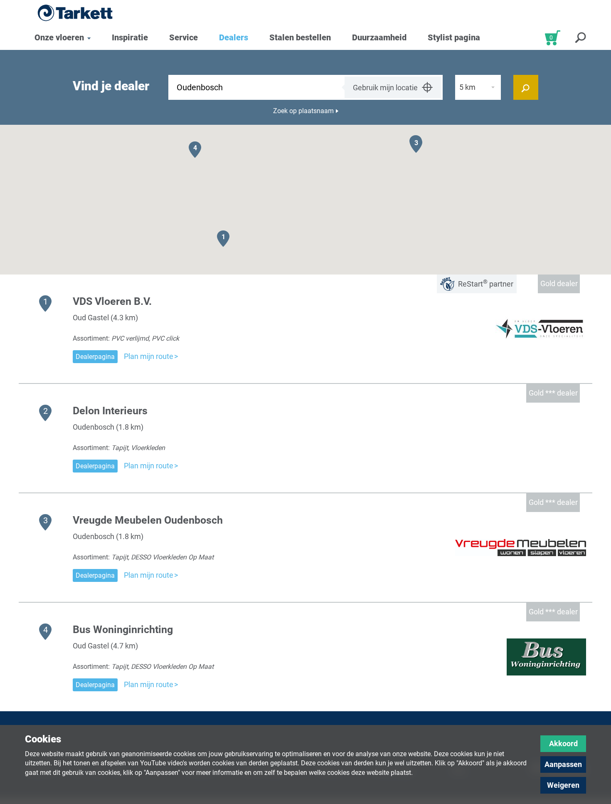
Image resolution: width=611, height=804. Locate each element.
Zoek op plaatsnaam (303, 111)
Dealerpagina (95, 357)
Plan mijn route (148, 356)
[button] (223, 238)
